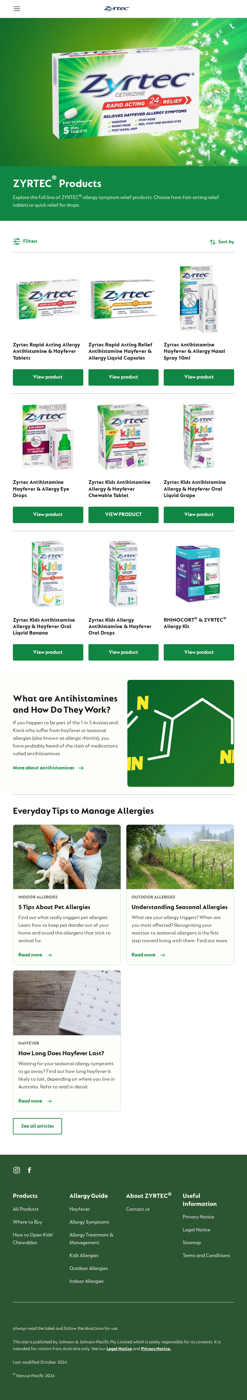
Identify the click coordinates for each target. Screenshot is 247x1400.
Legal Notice (119, 1349)
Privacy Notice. (156, 1349)
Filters (30, 241)
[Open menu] (39, 9)
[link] (117, 9)
